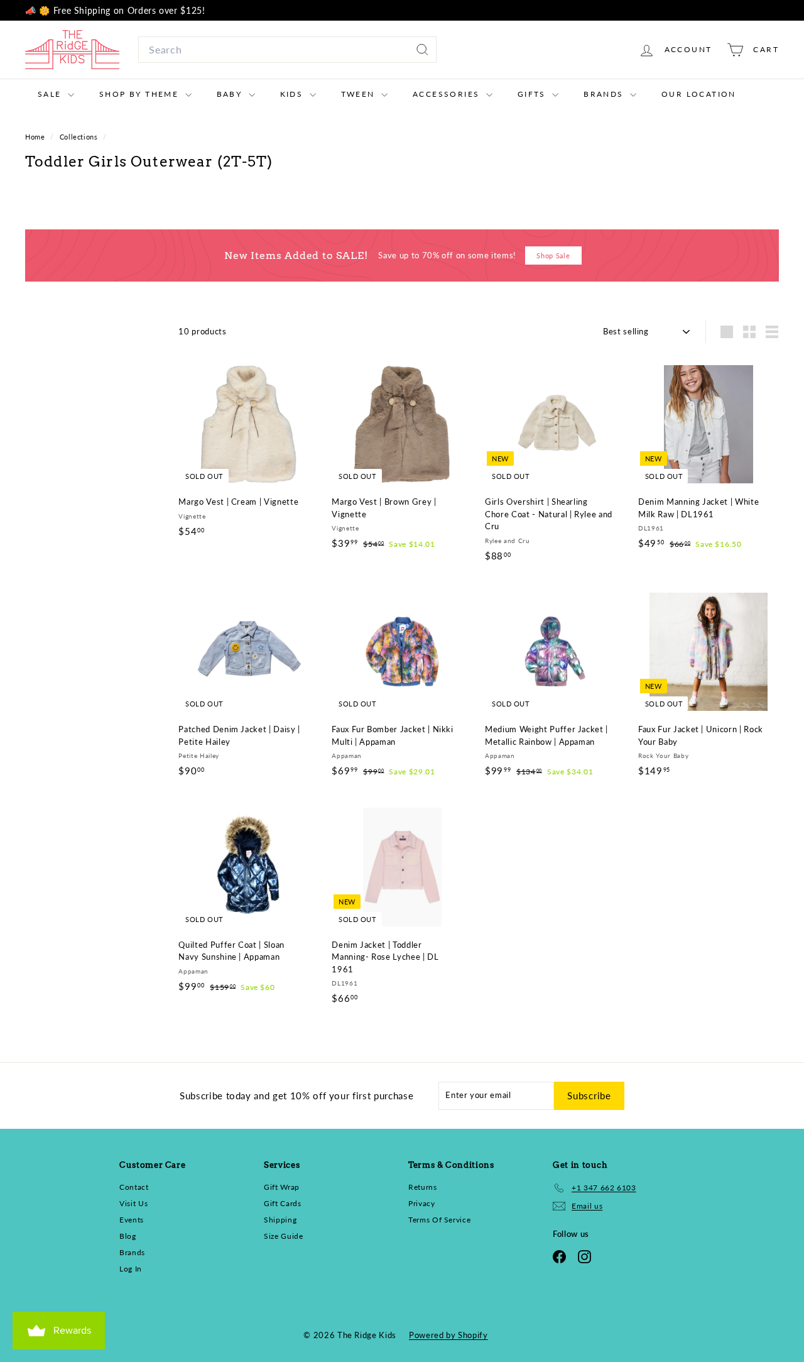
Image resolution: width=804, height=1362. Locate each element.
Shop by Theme (140, 94)
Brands (605, 94)
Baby (231, 94)
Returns (422, 1187)
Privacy (421, 1203)
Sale (51, 94)
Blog (127, 1236)
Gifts (533, 94)
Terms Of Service (439, 1219)
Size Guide (283, 1236)
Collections (80, 137)
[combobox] (287, 49)
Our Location (698, 94)
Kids (293, 94)
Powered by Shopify (448, 1335)
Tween (359, 94)
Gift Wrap (282, 1187)
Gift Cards (283, 1203)
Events (131, 1219)
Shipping (280, 1219)
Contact (134, 1187)
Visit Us (133, 1203)
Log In (130, 1268)
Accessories (448, 94)
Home (36, 137)
